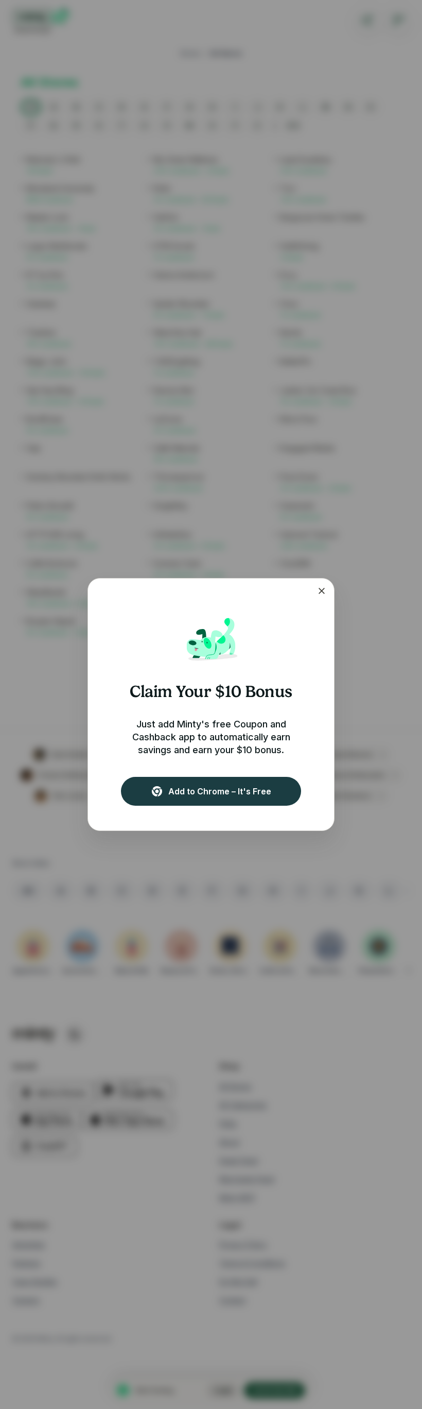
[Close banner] (321, 591)
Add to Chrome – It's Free (219, 791)
